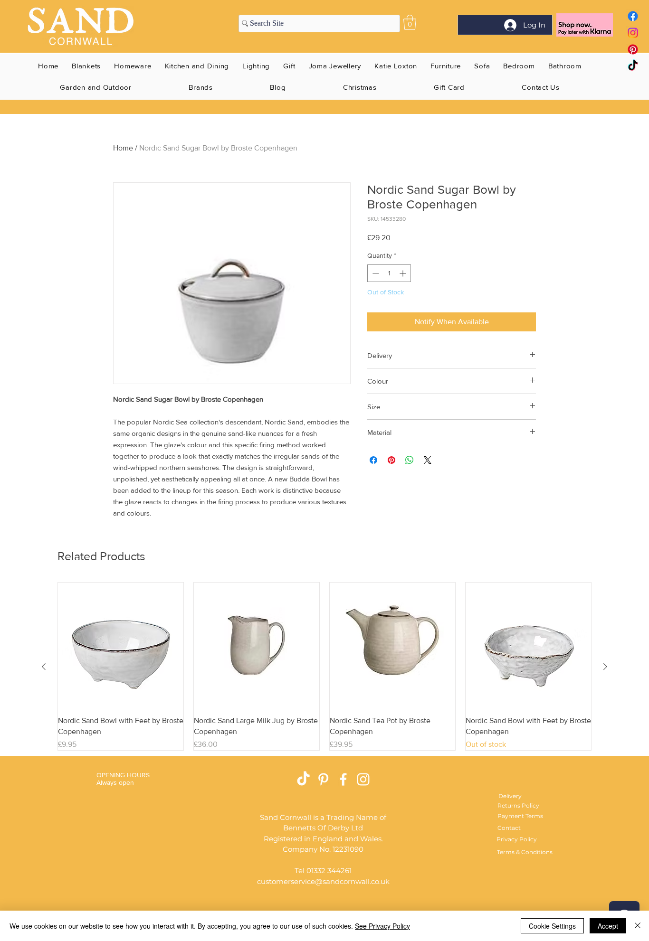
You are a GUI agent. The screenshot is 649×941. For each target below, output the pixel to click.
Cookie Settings (552, 926)
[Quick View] (120, 645)
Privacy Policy (516, 839)
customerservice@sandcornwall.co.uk (323, 881)
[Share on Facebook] (373, 460)
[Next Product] (605, 666)
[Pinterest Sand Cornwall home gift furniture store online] (632, 49)
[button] (409, 22)
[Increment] (404, 273)
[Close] (637, 925)
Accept (608, 926)
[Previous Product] (43, 666)
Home (123, 148)
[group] (324, 666)
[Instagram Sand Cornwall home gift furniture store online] (632, 32)
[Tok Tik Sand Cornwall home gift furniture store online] (632, 66)
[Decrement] (375, 273)
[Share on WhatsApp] (409, 460)
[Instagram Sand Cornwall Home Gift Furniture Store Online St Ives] (363, 779)
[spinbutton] (389, 273)
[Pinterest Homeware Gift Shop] (323, 779)
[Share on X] (427, 460)
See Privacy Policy (382, 926)
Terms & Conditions (525, 852)
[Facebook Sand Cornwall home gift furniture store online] (632, 16)
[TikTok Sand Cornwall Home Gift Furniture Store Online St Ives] (303, 779)
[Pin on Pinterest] (391, 460)
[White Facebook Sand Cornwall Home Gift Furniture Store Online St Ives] (343, 779)
